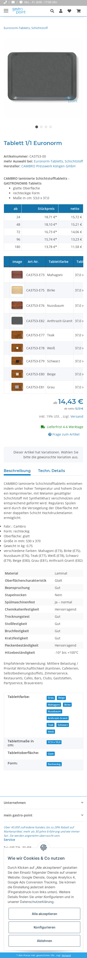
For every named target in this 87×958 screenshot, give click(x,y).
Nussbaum (54, 711)
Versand (77, 416)
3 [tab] (46, 127)
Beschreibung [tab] (17, 471)
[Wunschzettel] (69, 11)
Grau (51, 697)
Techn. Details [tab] (51, 471)
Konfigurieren (44, 927)
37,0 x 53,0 (54, 742)
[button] (53, 11)
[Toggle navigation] (6, 9)
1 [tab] (36, 127)
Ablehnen (44, 941)
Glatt (51, 753)
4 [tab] (50, 127)
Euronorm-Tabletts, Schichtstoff (58, 161)
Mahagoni (54, 704)
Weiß (51, 731)
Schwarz (63, 725)
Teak (50, 725)
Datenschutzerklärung (37, 902)
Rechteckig (54, 764)
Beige (61, 697)
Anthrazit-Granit (58, 718)
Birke (67, 704)
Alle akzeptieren (44, 914)
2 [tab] (41, 127)
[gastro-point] (19, 11)
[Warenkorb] (78, 11)
